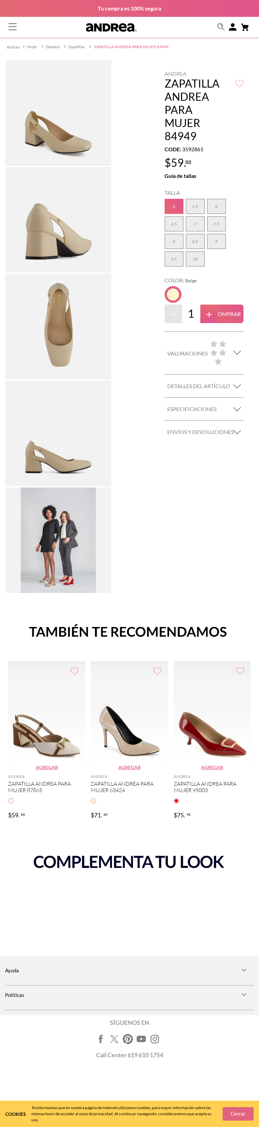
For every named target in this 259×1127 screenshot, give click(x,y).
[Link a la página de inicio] (13, 47)
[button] (221, 27)
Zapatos (53, 46)
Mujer (32, 46)
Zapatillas (76, 46)
